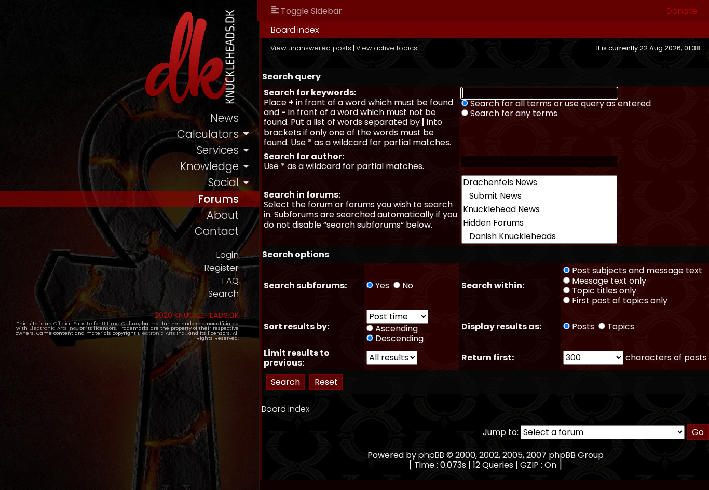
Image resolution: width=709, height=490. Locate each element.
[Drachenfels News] (539, 182)
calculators (208, 134)
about (223, 214)
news (224, 117)
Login (227, 255)
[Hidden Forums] (539, 223)
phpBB (431, 455)
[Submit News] (539, 196)
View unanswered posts (310, 48)
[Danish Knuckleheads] (539, 236)
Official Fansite (72, 323)
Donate (681, 11)
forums (218, 198)
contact (217, 231)
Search (223, 294)
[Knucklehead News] (539, 209)
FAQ (230, 281)
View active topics (386, 48)
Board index (295, 30)
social (223, 182)
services (217, 150)
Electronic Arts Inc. (53, 328)
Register (221, 268)
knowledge (209, 166)
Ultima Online (120, 323)
